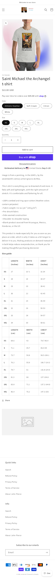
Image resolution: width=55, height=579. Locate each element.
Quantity (5, 135)
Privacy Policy (11, 482)
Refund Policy (11, 476)
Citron (46, 106)
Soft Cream (32, 106)
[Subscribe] (47, 552)
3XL (16, 128)
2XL (6, 128)
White (7, 112)
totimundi (24, 574)
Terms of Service (12, 488)
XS (6, 122)
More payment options (27, 164)
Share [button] (7, 400)
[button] (3, 10)
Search (8, 470)
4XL (26, 128)
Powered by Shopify (33, 574)
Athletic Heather (12, 106)
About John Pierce (13, 494)
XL (39, 122)
